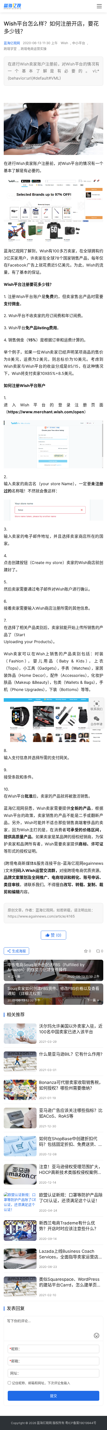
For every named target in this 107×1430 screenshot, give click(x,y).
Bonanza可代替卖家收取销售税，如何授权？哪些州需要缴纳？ (71, 1085)
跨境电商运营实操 (34, 49)
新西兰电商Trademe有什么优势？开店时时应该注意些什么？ (68, 1226)
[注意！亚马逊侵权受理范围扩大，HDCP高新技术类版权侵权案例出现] (20, 1174)
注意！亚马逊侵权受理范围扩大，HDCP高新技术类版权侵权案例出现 (71, 1169)
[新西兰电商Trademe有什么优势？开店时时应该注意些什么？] (20, 1230)
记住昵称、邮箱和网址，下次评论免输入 (40, 1383)
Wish (64, 43)
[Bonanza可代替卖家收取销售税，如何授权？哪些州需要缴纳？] (20, 1090)
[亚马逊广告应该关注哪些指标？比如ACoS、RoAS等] (20, 1118)
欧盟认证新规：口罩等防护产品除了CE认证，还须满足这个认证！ (71, 1197)
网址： (15, 1373)
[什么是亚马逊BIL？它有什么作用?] (20, 1061)
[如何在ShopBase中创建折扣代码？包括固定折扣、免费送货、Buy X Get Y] (20, 1146)
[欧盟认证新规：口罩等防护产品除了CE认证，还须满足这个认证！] (20, 1202)
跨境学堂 (10, 49)
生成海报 (18, 951)
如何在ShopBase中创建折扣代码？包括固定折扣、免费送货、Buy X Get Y (68, 1141)
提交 (53, 1396)
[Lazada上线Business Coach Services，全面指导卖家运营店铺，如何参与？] (20, 1259)
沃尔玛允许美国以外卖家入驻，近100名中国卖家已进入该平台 (71, 1029)
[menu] (99, 6)
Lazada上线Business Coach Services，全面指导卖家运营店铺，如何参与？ (68, 1254)
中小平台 (78, 43)
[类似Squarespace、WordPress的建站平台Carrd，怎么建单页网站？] (20, 1287)
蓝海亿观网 (12, 43)
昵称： (15, 1349)
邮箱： (15, 1361)
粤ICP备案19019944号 (80, 1423)
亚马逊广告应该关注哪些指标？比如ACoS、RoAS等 (71, 1113)
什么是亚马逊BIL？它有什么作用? (71, 1054)
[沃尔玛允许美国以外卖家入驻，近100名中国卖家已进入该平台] (20, 1033)
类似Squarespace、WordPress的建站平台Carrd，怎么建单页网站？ (70, 1282)
